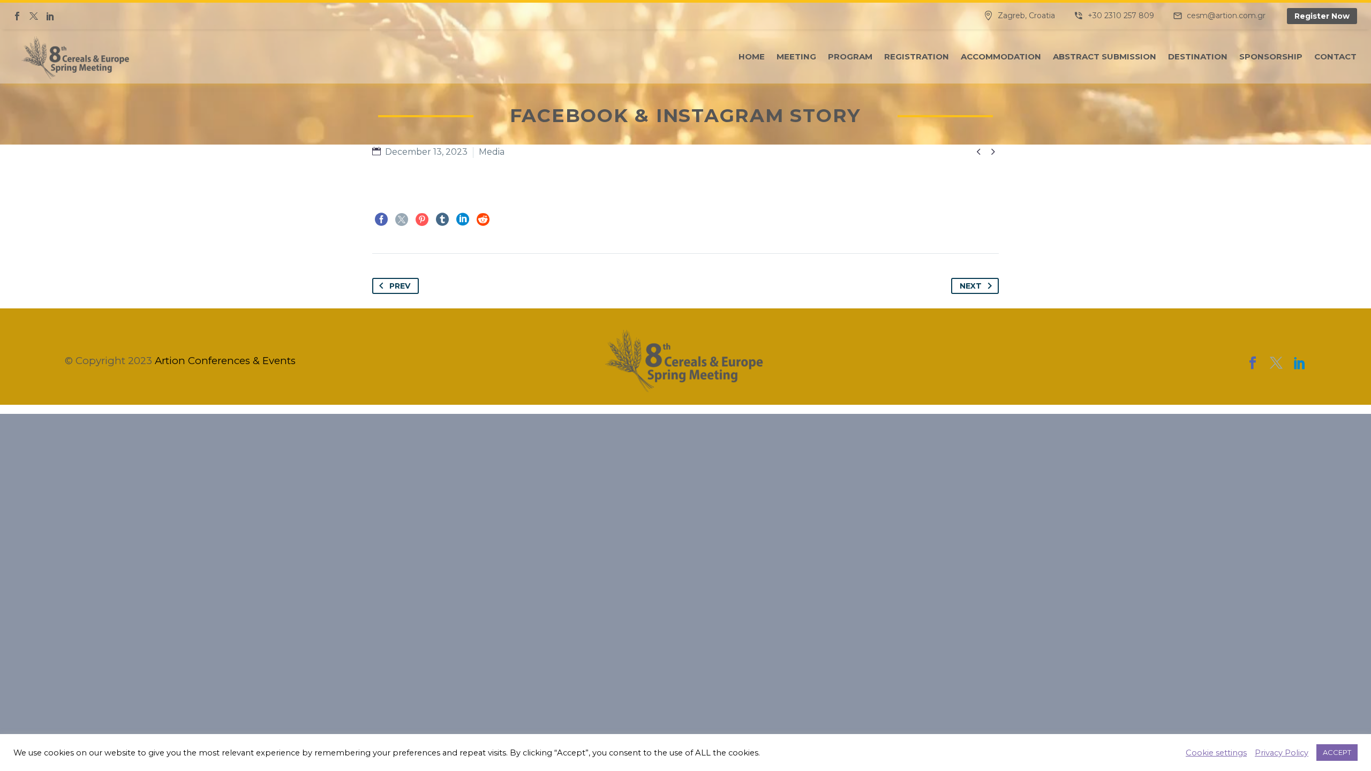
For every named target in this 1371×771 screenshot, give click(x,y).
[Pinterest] (422, 219)
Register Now (1322, 16)
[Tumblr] (442, 219)
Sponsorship (1270, 56)
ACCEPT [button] (1337, 752)
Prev (399, 286)
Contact (1335, 56)
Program (850, 56)
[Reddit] (483, 219)
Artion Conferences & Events (225, 360)
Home (752, 56)
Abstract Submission (1104, 56)
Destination (1197, 56)
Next (971, 286)
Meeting (796, 56)
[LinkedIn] (462, 219)
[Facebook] (17, 16)
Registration (916, 56)
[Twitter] (33, 16)
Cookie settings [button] (1216, 753)
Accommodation (1001, 56)
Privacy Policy (1281, 753)
